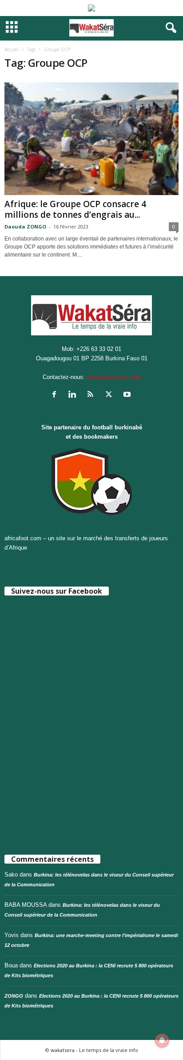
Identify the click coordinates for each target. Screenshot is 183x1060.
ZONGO (13, 996)
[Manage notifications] (162, 1040)
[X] (111, 395)
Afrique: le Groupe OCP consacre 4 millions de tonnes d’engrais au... (75, 209)
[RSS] (93, 395)
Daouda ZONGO (25, 226)
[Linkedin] (74, 395)
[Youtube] (128, 395)
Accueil (11, 49)
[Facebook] (56, 395)
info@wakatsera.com (114, 377)
